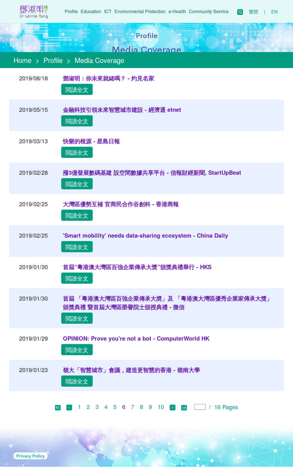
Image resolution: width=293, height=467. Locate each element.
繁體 (253, 11)
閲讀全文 (77, 89)
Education (91, 11)
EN (274, 11)
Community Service (209, 11)
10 (161, 406)
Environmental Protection (140, 11)
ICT (108, 11)
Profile (71, 11)
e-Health (177, 11)
